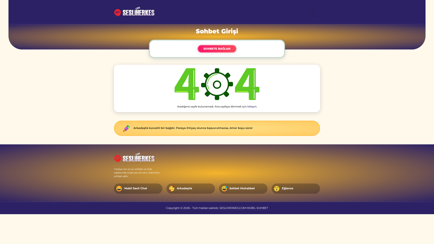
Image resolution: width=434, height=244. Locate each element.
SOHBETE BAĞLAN (216, 48)
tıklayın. (252, 106)
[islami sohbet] (136, 12)
